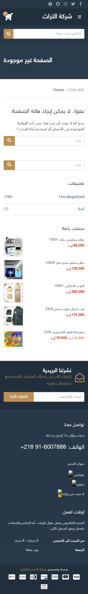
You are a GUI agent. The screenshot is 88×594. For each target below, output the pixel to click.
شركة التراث (57, 17)
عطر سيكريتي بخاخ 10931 (66, 240)
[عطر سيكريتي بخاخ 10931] (13, 246)
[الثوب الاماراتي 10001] (13, 292)
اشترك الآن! (19, 396)
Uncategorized (71, 197)
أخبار (81, 209)
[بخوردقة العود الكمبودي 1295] (13, 339)
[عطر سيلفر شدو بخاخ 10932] (13, 269)
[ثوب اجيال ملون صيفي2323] (13, 316)
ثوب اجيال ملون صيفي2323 (64, 309)
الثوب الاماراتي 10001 (69, 286)
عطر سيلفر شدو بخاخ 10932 (64, 263)
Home (59, 90)
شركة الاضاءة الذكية (33, 569)
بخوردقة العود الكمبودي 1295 (64, 332)
